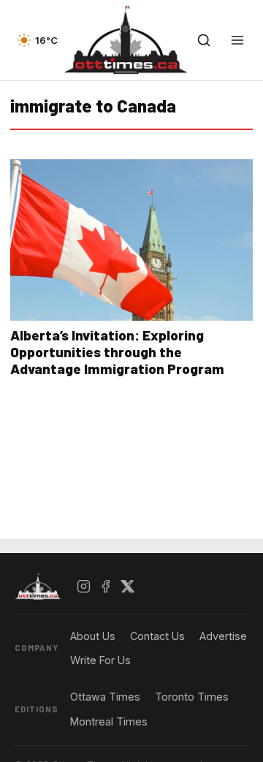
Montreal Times (109, 721)
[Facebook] (106, 587)
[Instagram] (84, 587)
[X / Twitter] (128, 587)
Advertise (223, 636)
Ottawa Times (105, 696)
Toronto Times (192, 696)
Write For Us (100, 660)
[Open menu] (237, 40)
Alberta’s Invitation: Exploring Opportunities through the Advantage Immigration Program (117, 352)
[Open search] (203, 40)
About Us (92, 636)
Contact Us (157, 636)
